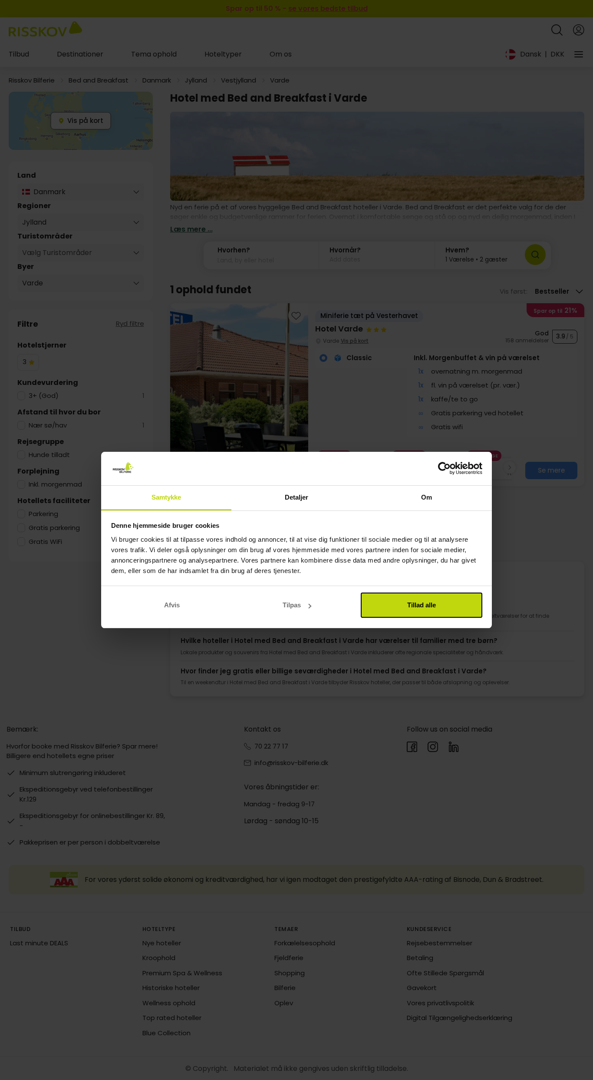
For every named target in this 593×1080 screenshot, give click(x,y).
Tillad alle (421, 605)
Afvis (172, 605)
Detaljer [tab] (297, 497)
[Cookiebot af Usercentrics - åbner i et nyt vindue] (444, 468)
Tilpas (292, 605)
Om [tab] (426, 497)
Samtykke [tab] (166, 497)
